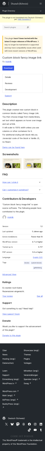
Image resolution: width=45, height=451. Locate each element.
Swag (27, 383)
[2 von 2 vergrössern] (39, 161)
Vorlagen (27, 363)
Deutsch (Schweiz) (16, 418)
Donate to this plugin (11, 335)
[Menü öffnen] (41, 3)
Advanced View (9, 274)
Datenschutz (8, 363)
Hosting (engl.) (8, 359)
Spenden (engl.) (32, 379)
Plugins (27, 359)
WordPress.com (10, 391)
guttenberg (38, 268)
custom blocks (36, 263)
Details (8, 77)
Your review (7, 296)
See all (40, 296)
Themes (27, 354)
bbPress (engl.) (10, 400)
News (4, 354)
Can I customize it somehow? (15, 190)
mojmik (8, 61)
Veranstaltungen (31, 375)
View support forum (11, 314)
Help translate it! (24, 19)
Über (4, 350)
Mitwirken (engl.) (31, 371)
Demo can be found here (13, 147)
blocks (26, 263)
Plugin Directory (8, 11)
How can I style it (10, 182)
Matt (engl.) (8, 395)
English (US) (38, 257)
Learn (4, 371)
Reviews (8, 83)
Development (11, 89)
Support (8, 96)
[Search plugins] (27, 27)
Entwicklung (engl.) (10, 379)
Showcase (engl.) (31, 350)
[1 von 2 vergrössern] (18, 161)
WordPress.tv (9, 383)
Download (8, 68)
